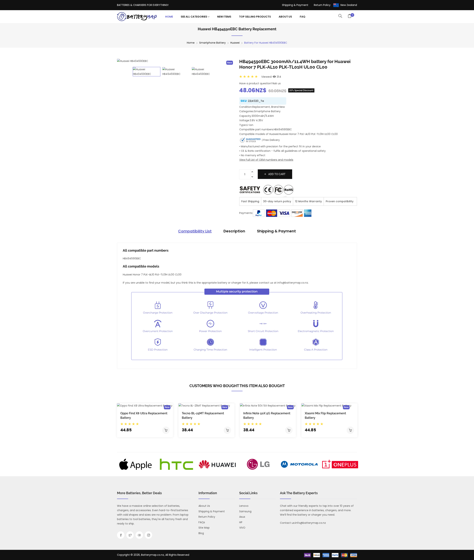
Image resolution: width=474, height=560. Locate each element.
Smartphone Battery (212, 42)
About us (204, 506)
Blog (201, 533)
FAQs (201, 522)
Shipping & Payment (295, 5)
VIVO (242, 527)
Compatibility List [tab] (195, 231)
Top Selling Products (255, 16)
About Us (285, 16)
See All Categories (194, 16)
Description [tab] (234, 231)
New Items (224, 16)
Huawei (235, 42)
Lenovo (243, 506)
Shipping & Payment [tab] (276, 231)
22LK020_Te (256, 101)
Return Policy (322, 5)
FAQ (302, 16)
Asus (242, 517)
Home (169, 16)
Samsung (245, 511)
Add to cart (277, 174)
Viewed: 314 (271, 77)
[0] (349, 16)
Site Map (204, 527)
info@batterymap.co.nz (310, 523)
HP (240, 522)
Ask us (277, 83)
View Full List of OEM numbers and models (266, 160)
